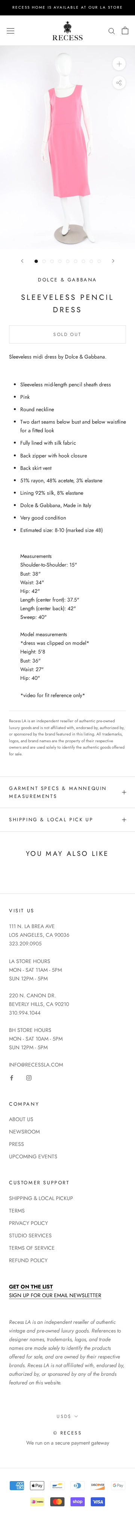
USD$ (64, 1416)
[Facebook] (11, 1077)
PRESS (16, 1144)
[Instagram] (29, 1077)
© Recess (67, 1433)
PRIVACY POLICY (28, 1223)
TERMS (17, 1210)
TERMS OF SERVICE (32, 1248)
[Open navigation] (10, 30)
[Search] (111, 30)
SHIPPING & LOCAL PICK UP (51, 819)
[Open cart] (125, 30)
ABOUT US (21, 1119)
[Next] (113, 261)
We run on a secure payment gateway (67, 1443)
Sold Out (67, 334)
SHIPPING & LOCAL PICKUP (41, 1198)
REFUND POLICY (28, 1260)
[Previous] (22, 261)
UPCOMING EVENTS (33, 1156)
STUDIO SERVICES (30, 1235)
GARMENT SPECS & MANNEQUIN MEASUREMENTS (58, 792)
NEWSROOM (24, 1131)
